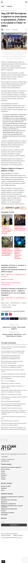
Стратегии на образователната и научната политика (12, 497)
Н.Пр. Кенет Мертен (15, 302)
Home (2, 6)
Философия (4, 514)
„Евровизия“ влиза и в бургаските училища (11, 408)
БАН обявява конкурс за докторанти (10, 420)
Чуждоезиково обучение (7, 512)
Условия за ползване (6, 535)
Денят (7, 302)
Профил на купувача (18, 535)
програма (4, 305)
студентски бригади (6, 307)
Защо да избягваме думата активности (10, 401)
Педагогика (4, 501)
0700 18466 (10, 279)
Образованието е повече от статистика (10, 383)
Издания (9, 6)
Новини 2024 (12, 10)
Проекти (3, 477)
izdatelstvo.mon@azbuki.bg (12, 282)
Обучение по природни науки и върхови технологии (12, 506)
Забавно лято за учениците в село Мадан (11, 394)
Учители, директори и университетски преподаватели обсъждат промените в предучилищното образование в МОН (10, 357)
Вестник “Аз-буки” (6, 486)
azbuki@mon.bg (5, 284)
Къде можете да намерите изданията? (11, 467)
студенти (14, 305)
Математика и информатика (8, 503)
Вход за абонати (5, 469)
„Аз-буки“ (8, 29)
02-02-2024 (14, 29)
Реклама (3, 478)
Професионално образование (9, 508)
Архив (2, 490)
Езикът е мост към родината (8, 380)
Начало (2, 10)
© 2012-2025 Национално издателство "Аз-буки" (11, 537)
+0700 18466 (4, 456)
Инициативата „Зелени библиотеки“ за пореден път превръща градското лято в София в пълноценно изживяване (13, 412)
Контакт (3, 473)
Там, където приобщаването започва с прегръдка (13, 374)
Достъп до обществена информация (9, 533)
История (3, 510)
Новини (7, 10)
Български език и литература (9, 499)
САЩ (9, 305)
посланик (24, 302)
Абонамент (4, 475)
